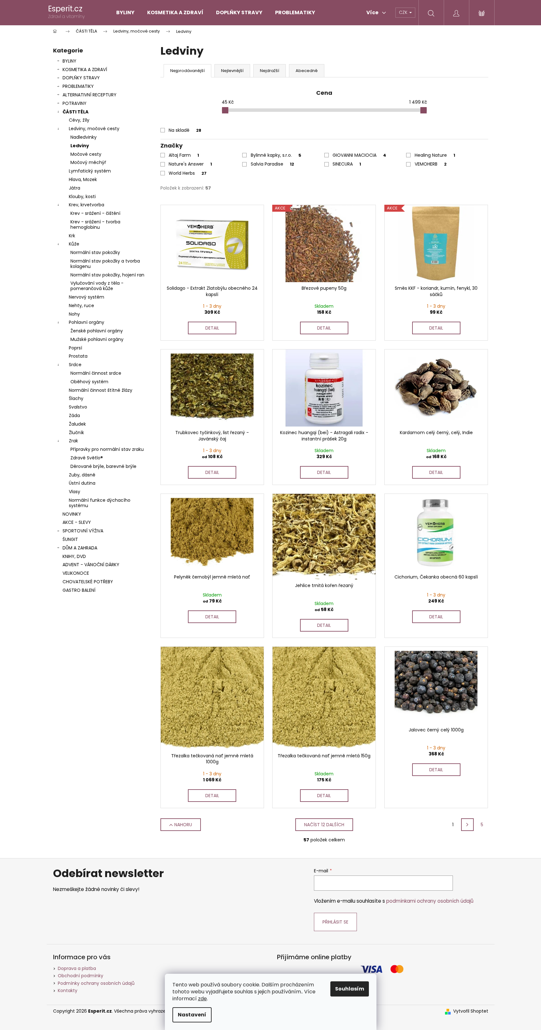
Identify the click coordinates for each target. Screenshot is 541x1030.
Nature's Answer (190, 164)
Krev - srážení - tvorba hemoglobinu (95, 224)
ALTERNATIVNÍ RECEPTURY (90, 95)
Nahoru (183, 824)
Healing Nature (435, 155)
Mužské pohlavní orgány (96, 339)
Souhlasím (349, 988)
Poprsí (75, 348)
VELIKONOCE (76, 573)
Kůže (74, 244)
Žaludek (77, 424)
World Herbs (188, 173)
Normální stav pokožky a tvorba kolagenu (105, 264)
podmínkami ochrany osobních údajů (429, 901)
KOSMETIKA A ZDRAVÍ (85, 69)
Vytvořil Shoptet (470, 1011)
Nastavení (192, 1014)
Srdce (75, 364)
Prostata (78, 356)
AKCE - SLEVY (77, 522)
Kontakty (67, 990)
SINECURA (347, 164)
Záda (74, 415)
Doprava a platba (77, 968)
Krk (72, 236)
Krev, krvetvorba (86, 205)
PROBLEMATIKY (78, 86)
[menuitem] (125, 12)
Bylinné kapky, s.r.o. (276, 155)
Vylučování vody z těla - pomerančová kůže (96, 286)
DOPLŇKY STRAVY (81, 78)
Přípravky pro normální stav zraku (107, 449)
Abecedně (307, 71)
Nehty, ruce (81, 305)
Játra (74, 188)
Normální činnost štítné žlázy (100, 390)
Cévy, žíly (79, 120)
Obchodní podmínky (80, 975)
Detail (212, 328)
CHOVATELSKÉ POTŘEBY (88, 582)
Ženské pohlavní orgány (96, 331)
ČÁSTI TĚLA (75, 112)
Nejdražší (269, 71)
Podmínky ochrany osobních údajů (96, 983)
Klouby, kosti (82, 196)
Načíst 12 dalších (324, 824)
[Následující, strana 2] (467, 824)
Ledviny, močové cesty (94, 128)
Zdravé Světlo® (86, 458)
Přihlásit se (335, 922)
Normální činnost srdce (95, 373)
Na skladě (185, 130)
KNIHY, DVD (74, 556)
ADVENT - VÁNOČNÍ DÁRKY (91, 564)
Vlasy (74, 491)
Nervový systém (86, 297)
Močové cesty (85, 154)
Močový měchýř (88, 162)
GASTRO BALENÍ (79, 590)
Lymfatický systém (90, 171)
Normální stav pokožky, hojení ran (107, 275)
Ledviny (79, 145)
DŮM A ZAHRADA (80, 548)
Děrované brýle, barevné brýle (103, 466)
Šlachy (76, 398)
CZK (404, 12)
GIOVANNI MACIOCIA (359, 155)
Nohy (74, 314)
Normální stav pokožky (95, 252)
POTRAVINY (75, 103)
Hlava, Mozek (83, 179)
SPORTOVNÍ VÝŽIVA (83, 531)
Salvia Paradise (272, 164)
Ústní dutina (82, 483)
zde (202, 998)
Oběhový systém (89, 382)
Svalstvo (78, 407)
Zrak (73, 441)
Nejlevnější (232, 71)
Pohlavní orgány (86, 322)
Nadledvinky (83, 137)
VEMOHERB (431, 164)
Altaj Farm (184, 155)
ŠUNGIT (70, 539)
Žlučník (76, 432)
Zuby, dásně (82, 475)
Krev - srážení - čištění (95, 213)
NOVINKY (72, 514)
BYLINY (69, 61)
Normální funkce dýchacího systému (99, 503)
